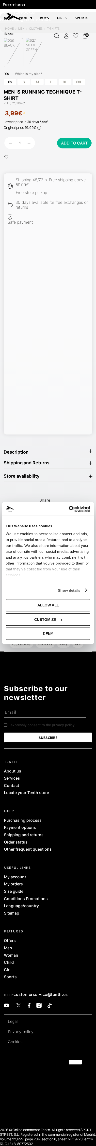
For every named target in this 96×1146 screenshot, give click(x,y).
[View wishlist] (75, 35)
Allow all (48, 605)
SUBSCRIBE (48, 737)
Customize (45, 619)
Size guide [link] (13, 891)
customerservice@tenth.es (41, 994)
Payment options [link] (20, 827)
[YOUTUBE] (6, 1005)
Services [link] (12, 778)
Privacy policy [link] (20, 1032)
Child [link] (9, 962)
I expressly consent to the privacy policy (42, 725)
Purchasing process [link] (23, 820)
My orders (13, 884)
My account (15, 877)
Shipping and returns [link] (24, 835)
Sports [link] (10, 977)
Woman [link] (11, 955)
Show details (69, 590)
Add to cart (74, 143)
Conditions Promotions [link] (26, 899)
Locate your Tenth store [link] (26, 793)
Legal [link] (13, 1021)
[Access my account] (66, 35)
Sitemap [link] (11, 913)
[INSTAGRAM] (39, 1005)
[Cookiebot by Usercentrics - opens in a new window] (69, 509)
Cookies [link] (15, 1042)
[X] (18, 1005)
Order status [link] (16, 842)
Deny (48, 634)
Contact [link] (11, 786)
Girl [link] (7, 970)
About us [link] (12, 771)
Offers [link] (10, 941)
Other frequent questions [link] (28, 849)
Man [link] (8, 948)
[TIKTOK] (50, 1005)
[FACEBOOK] (29, 1005)
